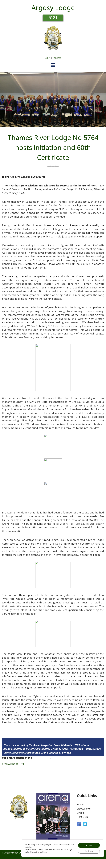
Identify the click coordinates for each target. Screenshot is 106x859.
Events (80, 812)
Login (47, 57)
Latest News (84, 808)
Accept (89, 845)
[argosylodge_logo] (53, 38)
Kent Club (82, 817)
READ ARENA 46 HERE (13, 764)
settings (43, 852)
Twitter (85, 824)
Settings (89, 851)
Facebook (79, 824)
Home (80, 804)
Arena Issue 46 (41, 757)
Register (57, 57)
